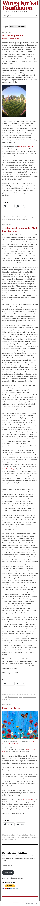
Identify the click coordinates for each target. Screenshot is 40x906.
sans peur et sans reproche (27, 697)
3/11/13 (7, 837)
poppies (27, 837)
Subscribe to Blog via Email (14, 853)
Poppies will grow (11, 708)
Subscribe (8, 872)
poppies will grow (28, 799)
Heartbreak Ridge (8, 469)
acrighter (12, 217)
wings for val (23, 219)
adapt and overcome (11, 219)
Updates (25, 217)
